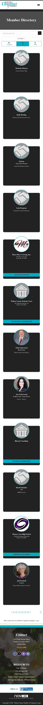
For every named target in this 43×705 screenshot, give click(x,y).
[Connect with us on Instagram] (23, 654)
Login (37, 621)
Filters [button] (21, 38)
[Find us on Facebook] (15, 654)
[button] (39, 33)
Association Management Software (21, 698)
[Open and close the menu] (29, 5)
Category (9, 44)
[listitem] (21, 72)
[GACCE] (26, 689)
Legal (39, 703)
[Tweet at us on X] (19, 654)
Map (35, 44)
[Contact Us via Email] (28, 654)
